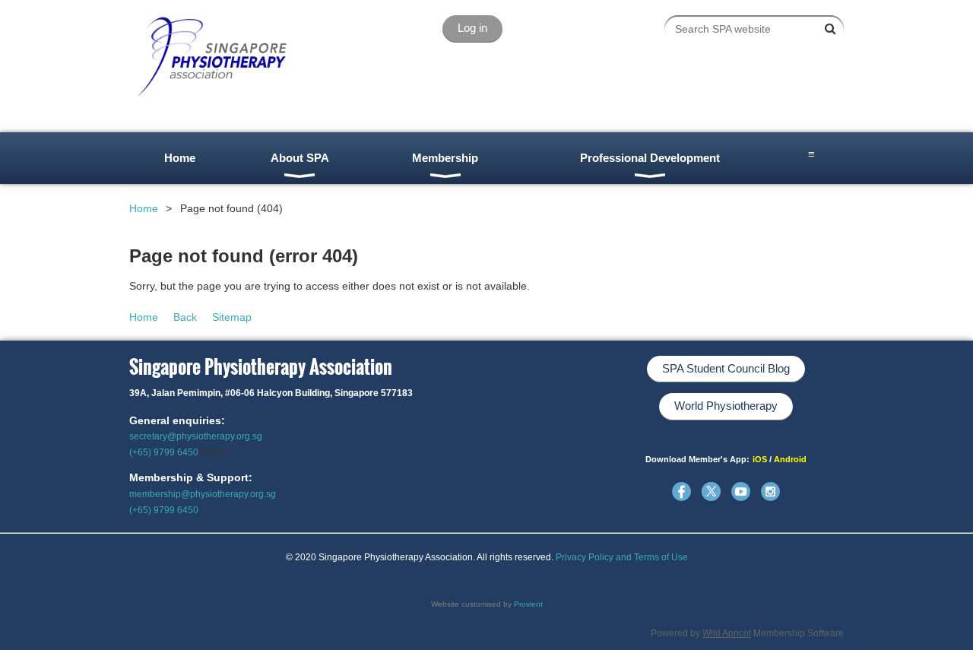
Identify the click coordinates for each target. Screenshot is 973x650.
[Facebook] (681, 491)
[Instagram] (770, 491)
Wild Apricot (726, 633)
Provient (528, 604)
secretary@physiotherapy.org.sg (195, 436)
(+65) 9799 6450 (163, 452)
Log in (472, 27)
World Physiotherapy (726, 405)
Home (143, 208)
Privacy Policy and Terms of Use (622, 557)
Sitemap (232, 317)
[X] (711, 491)
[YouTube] (740, 491)
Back (185, 317)
